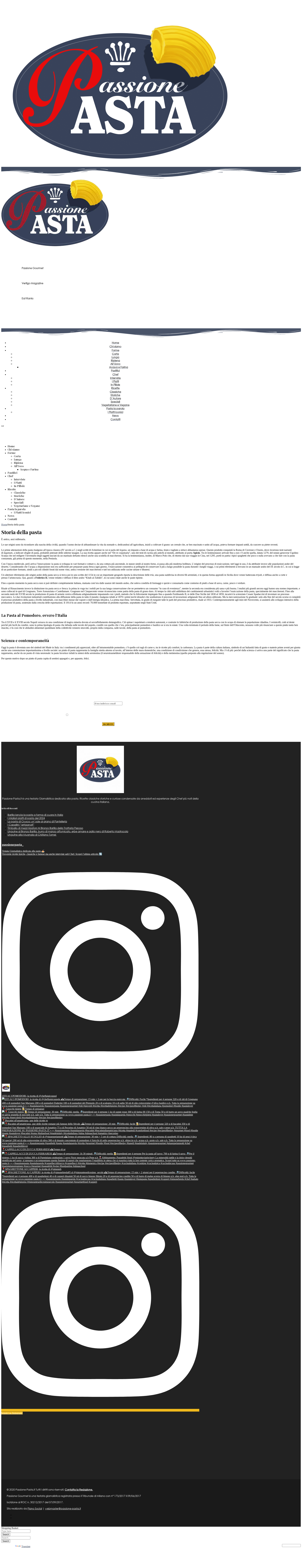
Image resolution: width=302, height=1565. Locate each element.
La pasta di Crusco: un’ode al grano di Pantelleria (37, 821)
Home (4, 524)
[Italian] (2, 428)
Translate (25, 1546)
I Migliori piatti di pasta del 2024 (26, 818)
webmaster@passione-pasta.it (63, 1508)
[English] (5, 428)
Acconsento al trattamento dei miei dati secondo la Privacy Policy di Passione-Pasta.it (110, 716)
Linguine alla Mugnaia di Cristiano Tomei (32, 834)
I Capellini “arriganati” (21, 824)
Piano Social (35, 1508)
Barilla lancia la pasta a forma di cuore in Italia (35, 814)
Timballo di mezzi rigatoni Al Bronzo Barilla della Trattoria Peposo (45, 828)
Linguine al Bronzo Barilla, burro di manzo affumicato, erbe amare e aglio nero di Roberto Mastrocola (68, 831)
